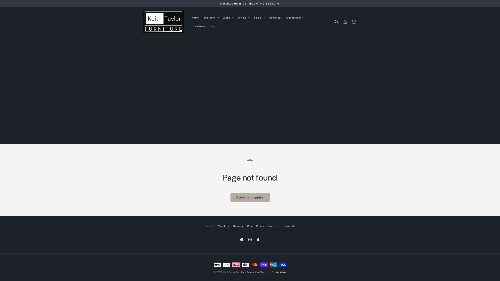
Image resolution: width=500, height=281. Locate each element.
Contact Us (288, 226)
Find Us (273, 226)
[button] (210, 17)
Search (209, 226)
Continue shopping (250, 197)
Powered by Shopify (257, 272)
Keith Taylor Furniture (234, 272)
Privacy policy (279, 271)
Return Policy (255, 226)
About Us (223, 226)
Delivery (238, 226)
